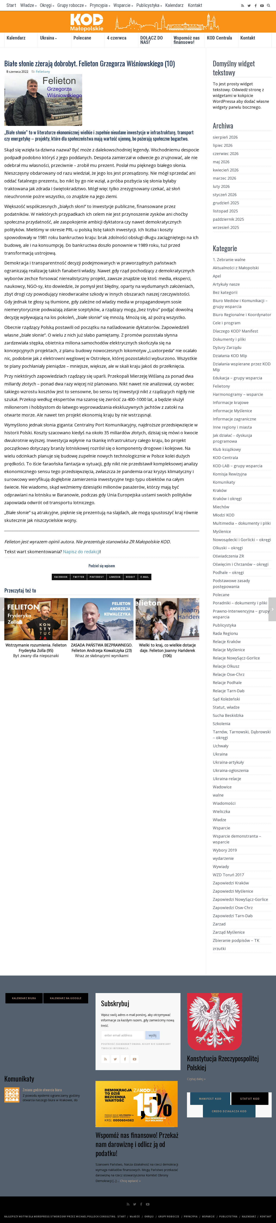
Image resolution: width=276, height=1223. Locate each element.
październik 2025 (228, 219)
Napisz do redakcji (81, 551)
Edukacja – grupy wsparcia (237, 377)
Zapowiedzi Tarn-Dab (233, 915)
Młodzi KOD (223, 515)
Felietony (43, 71)
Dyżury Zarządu (227, 347)
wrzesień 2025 (226, 227)
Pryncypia (99, 5)
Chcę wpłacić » (130, 1181)
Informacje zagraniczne (234, 418)
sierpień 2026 (225, 137)
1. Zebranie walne (229, 259)
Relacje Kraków (227, 641)
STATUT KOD (250, 1099)
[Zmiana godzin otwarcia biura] (11, 1095)
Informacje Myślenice (232, 410)
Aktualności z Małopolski (236, 267)
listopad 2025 (225, 211)
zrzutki (219, 948)
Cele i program (226, 322)
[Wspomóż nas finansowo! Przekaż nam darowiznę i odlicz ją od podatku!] (138, 1104)
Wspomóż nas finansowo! (187, 40)
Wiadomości (224, 803)
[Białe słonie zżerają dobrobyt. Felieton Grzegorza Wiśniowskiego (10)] (43, 99)
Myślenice (222, 531)
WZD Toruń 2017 (228, 874)
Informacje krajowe (231, 402)
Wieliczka (221, 811)
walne (218, 795)
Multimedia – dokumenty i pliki (242, 523)
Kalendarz (174, 5)
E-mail (145, 576)
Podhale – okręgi (228, 572)
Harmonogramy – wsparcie (238, 394)
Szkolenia (221, 723)
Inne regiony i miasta (232, 427)
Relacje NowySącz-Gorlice (236, 658)
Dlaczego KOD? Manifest (235, 331)
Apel (217, 276)
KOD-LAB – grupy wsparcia (237, 465)
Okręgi (46, 5)
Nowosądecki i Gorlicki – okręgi (242, 539)
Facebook (60, 576)
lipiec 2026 (222, 145)
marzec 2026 (224, 178)
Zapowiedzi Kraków (231, 883)
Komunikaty (224, 482)
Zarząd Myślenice (229, 932)
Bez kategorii (225, 292)
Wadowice (222, 786)
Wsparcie (121, 5)
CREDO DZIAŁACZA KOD (229, 1111)
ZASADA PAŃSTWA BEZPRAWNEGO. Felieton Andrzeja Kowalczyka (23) (101, 647)
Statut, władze (226, 707)
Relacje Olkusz (226, 666)
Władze (27, 5)
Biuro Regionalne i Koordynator (242, 314)
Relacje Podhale (227, 682)
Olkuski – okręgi (228, 547)
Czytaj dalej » (196, 1079)
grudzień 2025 (226, 202)
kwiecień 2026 (225, 170)
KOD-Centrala (225, 457)
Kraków (220, 490)
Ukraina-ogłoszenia (231, 770)
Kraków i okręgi (227, 498)
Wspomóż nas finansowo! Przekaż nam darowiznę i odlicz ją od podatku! (137, 1144)
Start (11, 5)
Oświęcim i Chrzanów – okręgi (240, 564)
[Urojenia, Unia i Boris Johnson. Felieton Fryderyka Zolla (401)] (272, 609)
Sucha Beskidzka (228, 715)
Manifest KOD (210, 1099)
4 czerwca (116, 38)
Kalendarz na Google (66, 998)
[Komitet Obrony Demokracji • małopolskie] (138, 22)
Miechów (221, 506)
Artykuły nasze (226, 284)
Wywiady (221, 866)
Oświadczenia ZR (228, 556)
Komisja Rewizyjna (230, 474)
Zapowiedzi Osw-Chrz (233, 907)
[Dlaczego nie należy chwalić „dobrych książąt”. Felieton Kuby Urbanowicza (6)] (4, 609)
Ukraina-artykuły (228, 762)
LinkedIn (115, 576)
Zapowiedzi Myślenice (233, 891)
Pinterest (97, 576)
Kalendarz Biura (24, 998)
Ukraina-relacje (227, 778)
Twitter (78, 576)
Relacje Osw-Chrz (229, 674)
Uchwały (220, 745)
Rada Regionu (225, 633)
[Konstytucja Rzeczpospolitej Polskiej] (229, 1021)
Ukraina (47, 38)
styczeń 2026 (225, 194)
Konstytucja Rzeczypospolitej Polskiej (223, 1062)
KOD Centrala (219, 38)
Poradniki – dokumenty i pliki (240, 602)
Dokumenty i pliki (229, 339)
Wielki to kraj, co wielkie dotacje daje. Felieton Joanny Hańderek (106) (167, 650)
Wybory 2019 (225, 850)
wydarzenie (223, 858)
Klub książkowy (227, 449)
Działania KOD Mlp (230, 355)
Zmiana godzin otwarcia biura (42, 1089)
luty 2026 (221, 186)
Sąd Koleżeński (226, 699)
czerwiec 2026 (225, 153)
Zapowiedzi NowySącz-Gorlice (240, 899)
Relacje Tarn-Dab (229, 690)
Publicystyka (147, 5)
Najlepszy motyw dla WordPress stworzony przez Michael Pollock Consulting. (60, 1216)
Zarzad (219, 924)
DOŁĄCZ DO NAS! (151, 40)
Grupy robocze (70, 5)
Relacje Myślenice (229, 649)
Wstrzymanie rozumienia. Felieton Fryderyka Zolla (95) (36, 647)
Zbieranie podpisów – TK (236, 940)
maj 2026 (221, 161)
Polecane (82, 38)
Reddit (130, 576)
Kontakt (195, 5)
